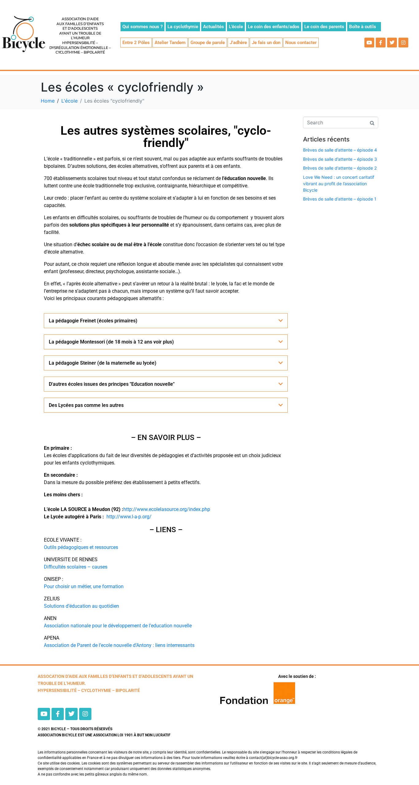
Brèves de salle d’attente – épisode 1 (339, 198)
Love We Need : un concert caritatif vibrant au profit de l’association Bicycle (338, 184)
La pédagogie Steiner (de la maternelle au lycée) (102, 363)
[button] (165, 321)
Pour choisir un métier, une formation (84, 586)
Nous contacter (301, 42)
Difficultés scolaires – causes (75, 567)
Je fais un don (266, 42)
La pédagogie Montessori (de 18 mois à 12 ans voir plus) (111, 342)
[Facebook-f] (381, 42)
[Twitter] (392, 42)
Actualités (213, 26)
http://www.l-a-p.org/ (129, 517)
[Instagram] (403, 42)
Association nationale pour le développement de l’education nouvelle (118, 626)
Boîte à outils (362, 26)
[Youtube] (369, 42)
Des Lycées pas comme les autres (86, 405)
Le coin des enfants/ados (273, 26)
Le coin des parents (324, 26)
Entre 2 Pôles (136, 42)
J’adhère (238, 42)
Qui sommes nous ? (142, 26)
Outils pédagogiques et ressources (81, 547)
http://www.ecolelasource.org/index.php (166, 509)
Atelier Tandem (170, 42)
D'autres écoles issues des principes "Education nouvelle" (112, 384)
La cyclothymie (182, 26)
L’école (236, 26)
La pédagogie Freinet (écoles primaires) (93, 321)
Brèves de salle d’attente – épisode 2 (340, 168)
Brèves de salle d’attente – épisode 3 (340, 159)
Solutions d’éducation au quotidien (81, 606)
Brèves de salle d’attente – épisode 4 (340, 149)
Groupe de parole (207, 42)
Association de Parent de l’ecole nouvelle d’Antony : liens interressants (119, 645)
